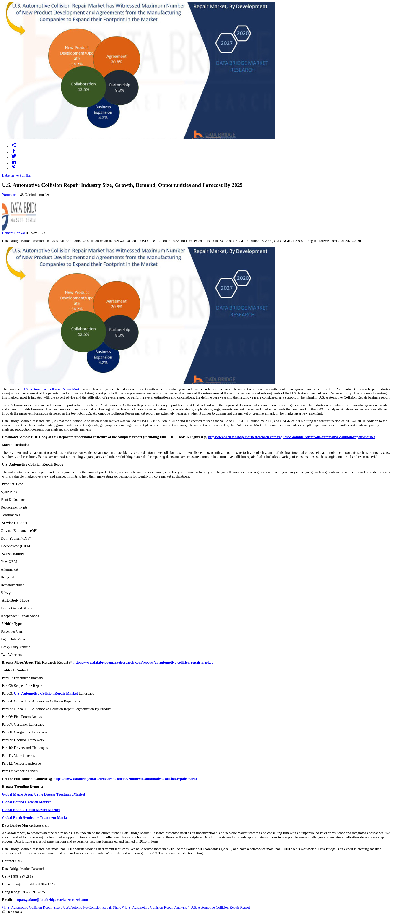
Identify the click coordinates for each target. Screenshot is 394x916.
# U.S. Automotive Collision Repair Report (219, 907)
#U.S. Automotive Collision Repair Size (31, 907)
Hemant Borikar (13, 233)
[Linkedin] (201, 161)
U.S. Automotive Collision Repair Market (52, 389)
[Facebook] (201, 150)
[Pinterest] (201, 167)
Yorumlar (8, 195)
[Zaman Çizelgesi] (201, 145)
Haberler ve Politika (16, 175)
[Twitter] (201, 156)
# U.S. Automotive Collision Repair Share (90, 907)
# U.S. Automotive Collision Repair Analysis (154, 907)
